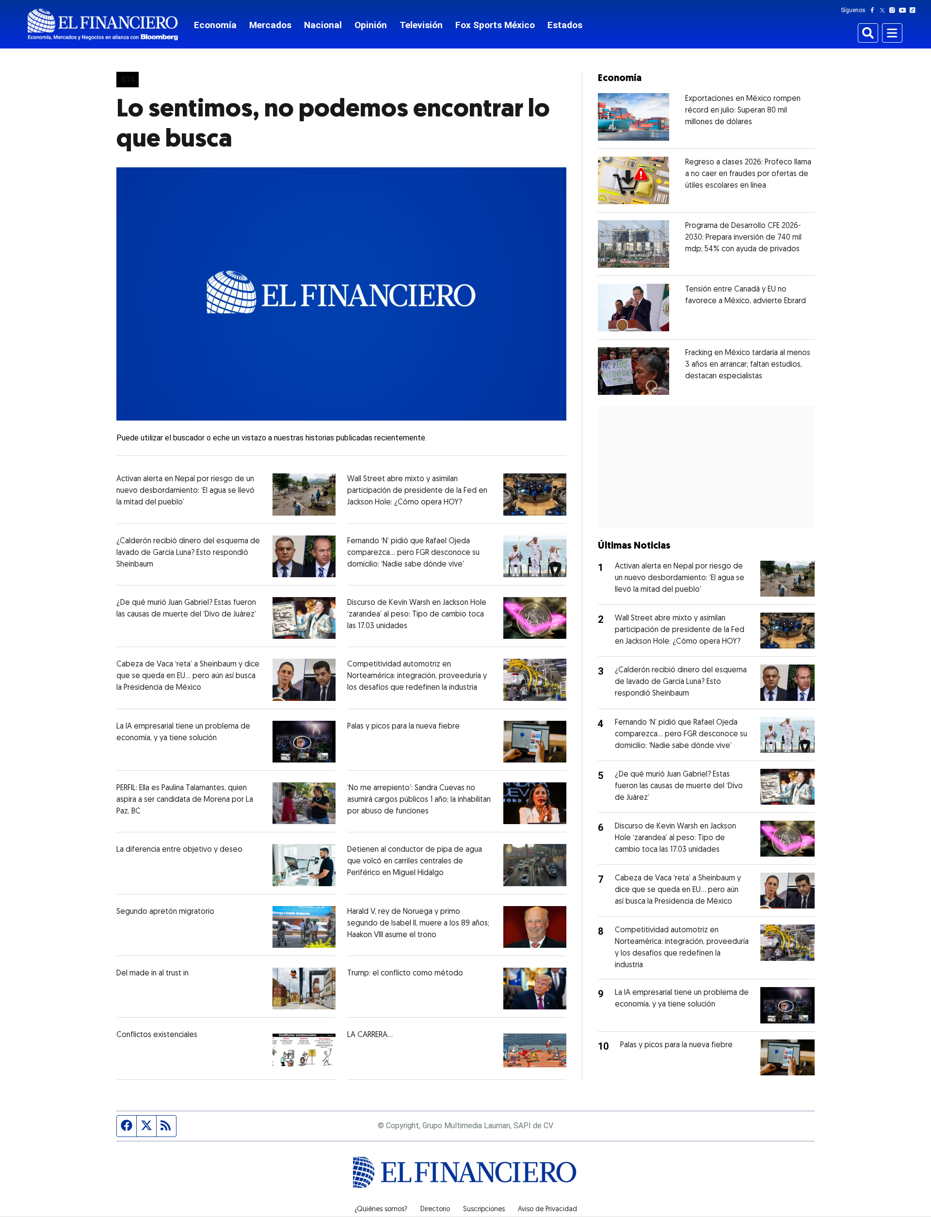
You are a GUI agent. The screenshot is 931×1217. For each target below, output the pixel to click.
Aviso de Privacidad (547, 1209)
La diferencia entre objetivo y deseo (179, 850)
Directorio (435, 1209)
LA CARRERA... (370, 1035)
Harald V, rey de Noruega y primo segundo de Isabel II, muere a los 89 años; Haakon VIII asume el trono (418, 923)
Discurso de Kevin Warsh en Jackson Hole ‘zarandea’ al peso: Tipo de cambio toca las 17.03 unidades (416, 614)
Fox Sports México (495, 25)
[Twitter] (884, 10)
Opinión (370, 25)
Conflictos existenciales (156, 1035)
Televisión (421, 25)
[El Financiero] (102, 24)
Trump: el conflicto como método (405, 973)
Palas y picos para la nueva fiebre (403, 726)
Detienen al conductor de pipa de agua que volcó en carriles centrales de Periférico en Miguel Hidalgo (414, 861)
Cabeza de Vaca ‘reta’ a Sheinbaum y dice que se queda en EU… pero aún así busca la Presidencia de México (187, 676)
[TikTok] (914, 10)
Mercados (270, 25)
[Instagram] (894, 10)
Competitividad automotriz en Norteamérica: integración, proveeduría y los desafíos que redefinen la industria (417, 676)
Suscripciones (484, 1209)
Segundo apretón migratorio (165, 912)
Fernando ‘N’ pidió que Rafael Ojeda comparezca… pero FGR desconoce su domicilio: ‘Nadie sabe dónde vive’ (413, 552)
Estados (564, 25)
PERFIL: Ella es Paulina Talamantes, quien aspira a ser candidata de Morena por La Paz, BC (184, 799)
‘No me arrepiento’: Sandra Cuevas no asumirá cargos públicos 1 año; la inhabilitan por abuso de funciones (419, 799)
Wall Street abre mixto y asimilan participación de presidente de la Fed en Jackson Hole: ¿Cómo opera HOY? (417, 490)
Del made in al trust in (152, 973)
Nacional (323, 25)
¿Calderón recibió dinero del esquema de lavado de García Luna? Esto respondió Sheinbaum (188, 552)
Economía (215, 25)
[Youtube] (904, 10)
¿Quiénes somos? (380, 1209)
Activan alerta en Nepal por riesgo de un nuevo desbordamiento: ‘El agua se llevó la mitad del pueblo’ (185, 490)
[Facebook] (874, 10)
